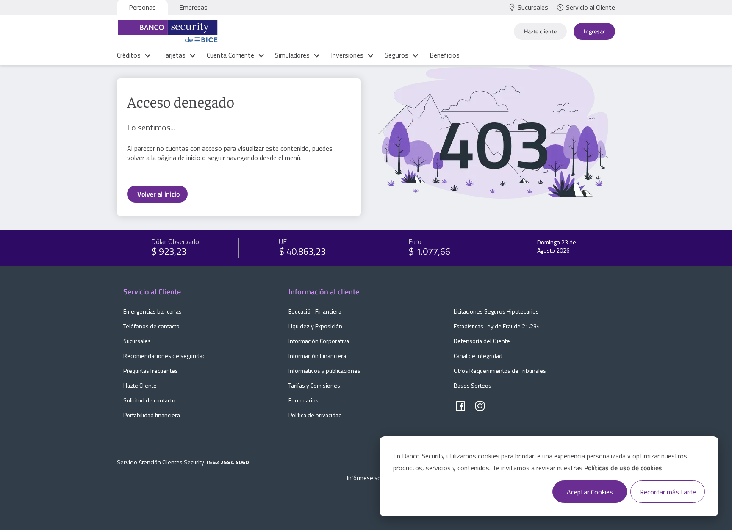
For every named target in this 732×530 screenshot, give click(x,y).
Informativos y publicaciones (324, 370)
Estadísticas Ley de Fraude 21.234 (497, 326)
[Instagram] (480, 406)
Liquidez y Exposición (315, 326)
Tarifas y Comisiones (314, 385)
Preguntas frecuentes (150, 370)
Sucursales (533, 7)
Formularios (303, 400)
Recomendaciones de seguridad (164, 355)
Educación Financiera (314, 311)
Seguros (397, 55)
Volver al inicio (158, 194)
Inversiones (348, 55)
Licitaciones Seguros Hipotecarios (496, 311)
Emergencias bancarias (152, 311)
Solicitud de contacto (149, 400)
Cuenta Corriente (231, 55)
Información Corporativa (318, 340)
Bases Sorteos (472, 385)
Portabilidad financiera (151, 415)
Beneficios (445, 55)
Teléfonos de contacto (151, 326)
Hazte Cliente (140, 385)
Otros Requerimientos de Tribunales (500, 370)
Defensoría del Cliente (482, 340)
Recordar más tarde (668, 492)
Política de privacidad (315, 415)
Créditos (129, 55)
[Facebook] (460, 406)
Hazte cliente (540, 31)
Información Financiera (317, 355)
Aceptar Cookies (590, 492)
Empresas (193, 7)
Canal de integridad (478, 355)
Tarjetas (174, 55)
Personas (142, 7)
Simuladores (293, 55)
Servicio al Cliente (590, 7)
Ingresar (594, 31)
